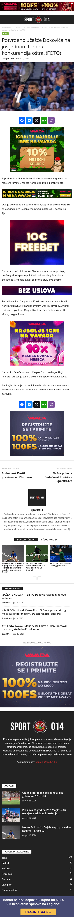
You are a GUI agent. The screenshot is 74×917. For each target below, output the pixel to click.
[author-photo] (37, 497)
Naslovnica (6, 27)
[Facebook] (26, 769)
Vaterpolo (6, 884)
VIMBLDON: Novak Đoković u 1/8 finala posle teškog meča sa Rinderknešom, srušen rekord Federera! (34, 612)
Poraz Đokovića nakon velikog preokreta (60, 564)
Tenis (17, 27)
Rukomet (6, 879)
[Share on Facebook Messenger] (29, 120)
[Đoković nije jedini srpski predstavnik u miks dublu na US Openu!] (37, 553)
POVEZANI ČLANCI (26, 539)
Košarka (6, 868)
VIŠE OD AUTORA (49, 539)
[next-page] (39, 578)
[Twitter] (48, 769)
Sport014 (9, 58)
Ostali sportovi (9, 890)
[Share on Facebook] (22, 120)
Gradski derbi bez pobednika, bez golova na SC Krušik (42, 794)
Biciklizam (7, 874)
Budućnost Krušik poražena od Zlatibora (17, 475)
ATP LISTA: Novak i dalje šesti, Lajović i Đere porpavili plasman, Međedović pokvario (34, 627)
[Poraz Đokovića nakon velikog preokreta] (61, 553)
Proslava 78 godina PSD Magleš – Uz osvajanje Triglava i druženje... (44, 811)
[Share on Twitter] (36, 120)
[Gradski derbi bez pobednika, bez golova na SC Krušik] (11, 797)
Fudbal (5, 863)
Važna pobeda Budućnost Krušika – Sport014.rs (58, 477)
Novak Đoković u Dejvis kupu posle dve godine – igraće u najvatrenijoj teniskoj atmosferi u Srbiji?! (13, 567)
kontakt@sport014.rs (46, 762)
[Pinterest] (41, 769)
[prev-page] (35, 578)
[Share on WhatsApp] (44, 120)
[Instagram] (33, 769)
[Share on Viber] (51, 120)
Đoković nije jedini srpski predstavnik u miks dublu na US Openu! (35, 566)
